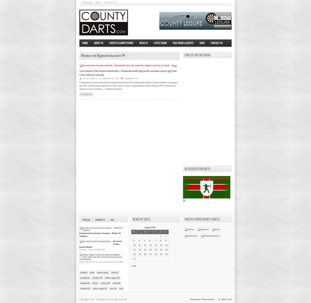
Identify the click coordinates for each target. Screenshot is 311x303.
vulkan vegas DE (112, 278)
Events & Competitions (121, 43)
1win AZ (113, 288)
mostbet (83, 272)
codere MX (105, 283)
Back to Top (226, 299)
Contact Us (110, 2)
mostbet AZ (85, 278)
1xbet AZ (115, 272)
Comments (100, 220)
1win (121, 288)
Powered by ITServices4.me (202, 299)
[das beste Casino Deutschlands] (95, 241)
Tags (112, 220)
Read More (86, 94)
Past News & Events (183, 43)
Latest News (160, 43)
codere (95, 283)
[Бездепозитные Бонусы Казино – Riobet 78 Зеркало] (102, 230)
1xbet (92, 272)
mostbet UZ (85, 288)
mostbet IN (85, 283)
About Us (87, 2)
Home (85, 43)
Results (143, 43)
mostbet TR (97, 278)
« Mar (133, 266)
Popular (86, 220)
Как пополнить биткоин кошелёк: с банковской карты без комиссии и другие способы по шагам (128, 70)
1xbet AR (117, 283)
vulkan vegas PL (100, 288)
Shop (98, 2)
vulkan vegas (103, 272)
